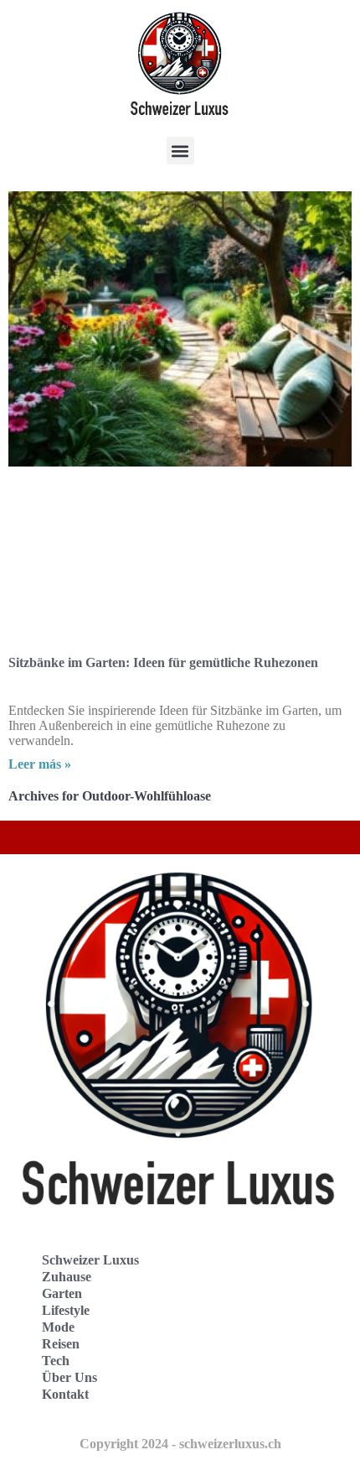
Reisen (61, 1344)
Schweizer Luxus (90, 1260)
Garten (62, 1293)
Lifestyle (66, 1310)
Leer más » (39, 764)
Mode (58, 1327)
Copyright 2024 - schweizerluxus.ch (180, 1444)
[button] (180, 150)
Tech (55, 1360)
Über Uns (69, 1377)
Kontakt (65, 1394)
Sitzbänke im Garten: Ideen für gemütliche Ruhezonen (163, 662)
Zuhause (66, 1277)
